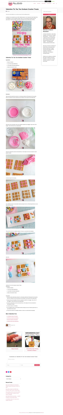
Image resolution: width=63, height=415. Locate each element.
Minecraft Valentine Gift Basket (12, 319)
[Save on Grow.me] (1, 210)
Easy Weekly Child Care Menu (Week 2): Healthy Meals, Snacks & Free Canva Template (13, 393)
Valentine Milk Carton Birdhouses (13, 321)
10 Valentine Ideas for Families (12, 316)
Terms (27, 412)
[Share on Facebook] (1, 207)
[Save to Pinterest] (1, 208)
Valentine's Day (9, 326)
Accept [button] (46, 1)
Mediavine (42, 412)
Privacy (20, 412)
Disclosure (24, 412)
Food (6, 326)
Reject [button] (49, 1)
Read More (52, 1)
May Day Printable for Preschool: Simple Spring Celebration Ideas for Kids (13, 386)
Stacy (9, 324)
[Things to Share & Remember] (19, 3)
